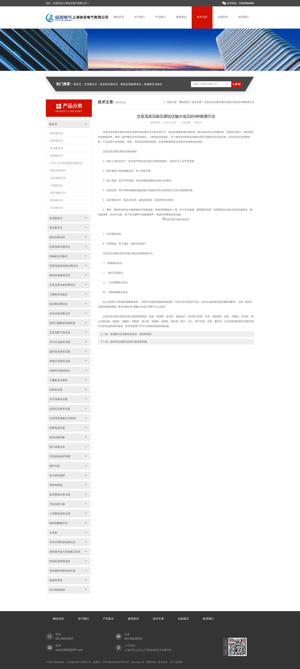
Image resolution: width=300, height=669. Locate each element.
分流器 (53, 532)
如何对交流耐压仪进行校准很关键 (128, 341)
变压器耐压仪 (58, 192)
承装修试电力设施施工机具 (65, 551)
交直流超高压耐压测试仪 (63, 265)
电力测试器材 (57, 475)
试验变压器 (55, 389)
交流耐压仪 (56, 207)
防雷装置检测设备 (59, 561)
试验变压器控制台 (59, 370)
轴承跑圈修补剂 (58, 523)
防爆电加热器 (57, 427)
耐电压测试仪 (58, 170)
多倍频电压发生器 (59, 494)
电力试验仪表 (57, 446)
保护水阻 (54, 465)
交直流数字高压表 (59, 332)
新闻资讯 (181, 16)
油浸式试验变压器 (59, 408)
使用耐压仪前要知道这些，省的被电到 (131, 334)
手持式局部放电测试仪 (62, 542)
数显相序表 (55, 580)
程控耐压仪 (56, 140)
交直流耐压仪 (58, 177)
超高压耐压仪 (57, 237)
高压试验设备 (57, 437)
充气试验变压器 (58, 399)
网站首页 (119, 16)
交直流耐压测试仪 (59, 246)
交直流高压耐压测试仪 (62, 284)
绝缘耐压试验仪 (58, 256)
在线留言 (223, 16)
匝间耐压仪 (56, 200)
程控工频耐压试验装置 (62, 322)
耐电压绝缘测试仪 (59, 275)
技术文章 (202, 16)
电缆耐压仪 (56, 155)
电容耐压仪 (56, 133)
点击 (86, 124)
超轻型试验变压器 (59, 351)
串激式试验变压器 (59, 361)
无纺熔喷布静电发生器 (62, 570)
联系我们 (244, 16)
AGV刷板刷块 (57, 589)
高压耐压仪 (56, 148)
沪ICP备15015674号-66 (116, 662)
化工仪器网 (176, 662)
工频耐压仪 (56, 185)
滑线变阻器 (55, 484)
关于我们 (139, 16)
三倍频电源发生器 (59, 513)
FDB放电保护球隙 (59, 456)
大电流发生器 (57, 503)
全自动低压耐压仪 (59, 313)
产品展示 (160, 16)
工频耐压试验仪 (58, 294)
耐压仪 (53, 124)
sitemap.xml (137, 662)
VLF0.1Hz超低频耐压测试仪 (66, 162)
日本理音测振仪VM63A (62, 418)
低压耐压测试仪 (58, 303)
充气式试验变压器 (59, 341)
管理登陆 (151, 662)
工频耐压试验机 (58, 380)
